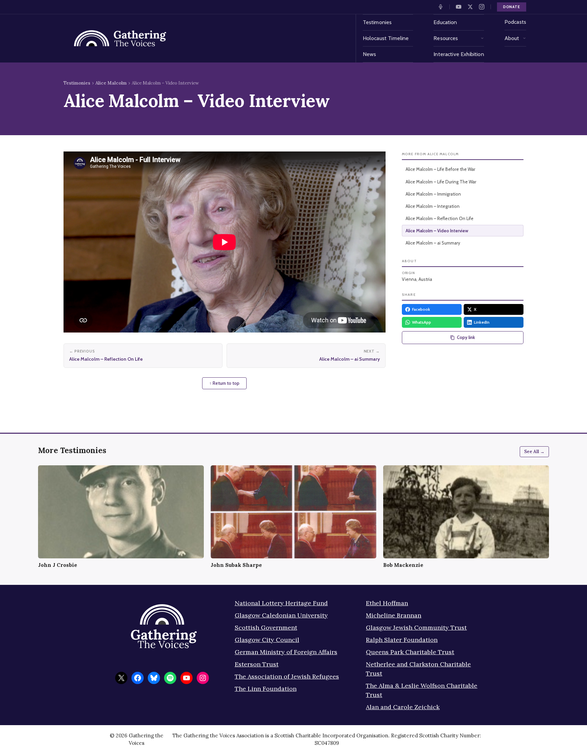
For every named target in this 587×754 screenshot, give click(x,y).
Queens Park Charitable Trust (410, 652)
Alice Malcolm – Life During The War (441, 181)
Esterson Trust (257, 664)
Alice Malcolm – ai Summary (433, 243)
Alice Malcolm (111, 83)
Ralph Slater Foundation (402, 640)
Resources (445, 38)
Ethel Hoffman (387, 603)
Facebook (421, 309)
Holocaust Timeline (386, 38)
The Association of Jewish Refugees (287, 676)
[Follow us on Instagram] (481, 7)
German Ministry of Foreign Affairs (286, 652)
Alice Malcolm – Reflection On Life (440, 218)
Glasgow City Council (267, 640)
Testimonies (377, 22)
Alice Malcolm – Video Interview (437, 230)
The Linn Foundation (266, 689)
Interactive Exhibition (458, 54)
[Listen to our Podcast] (440, 7)
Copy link (466, 337)
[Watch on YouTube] (458, 7)
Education (445, 22)
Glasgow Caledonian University (281, 615)
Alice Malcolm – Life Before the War (440, 169)
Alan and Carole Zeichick (403, 707)
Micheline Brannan (393, 615)
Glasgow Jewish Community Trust (416, 627)
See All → (534, 451)
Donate (511, 6)
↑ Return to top (224, 383)
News (369, 54)
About (511, 38)
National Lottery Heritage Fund (281, 603)
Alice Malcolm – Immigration (433, 194)
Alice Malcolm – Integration (433, 206)
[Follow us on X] (470, 7)
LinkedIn (482, 322)
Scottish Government (266, 627)
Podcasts (515, 22)
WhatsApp (421, 322)
